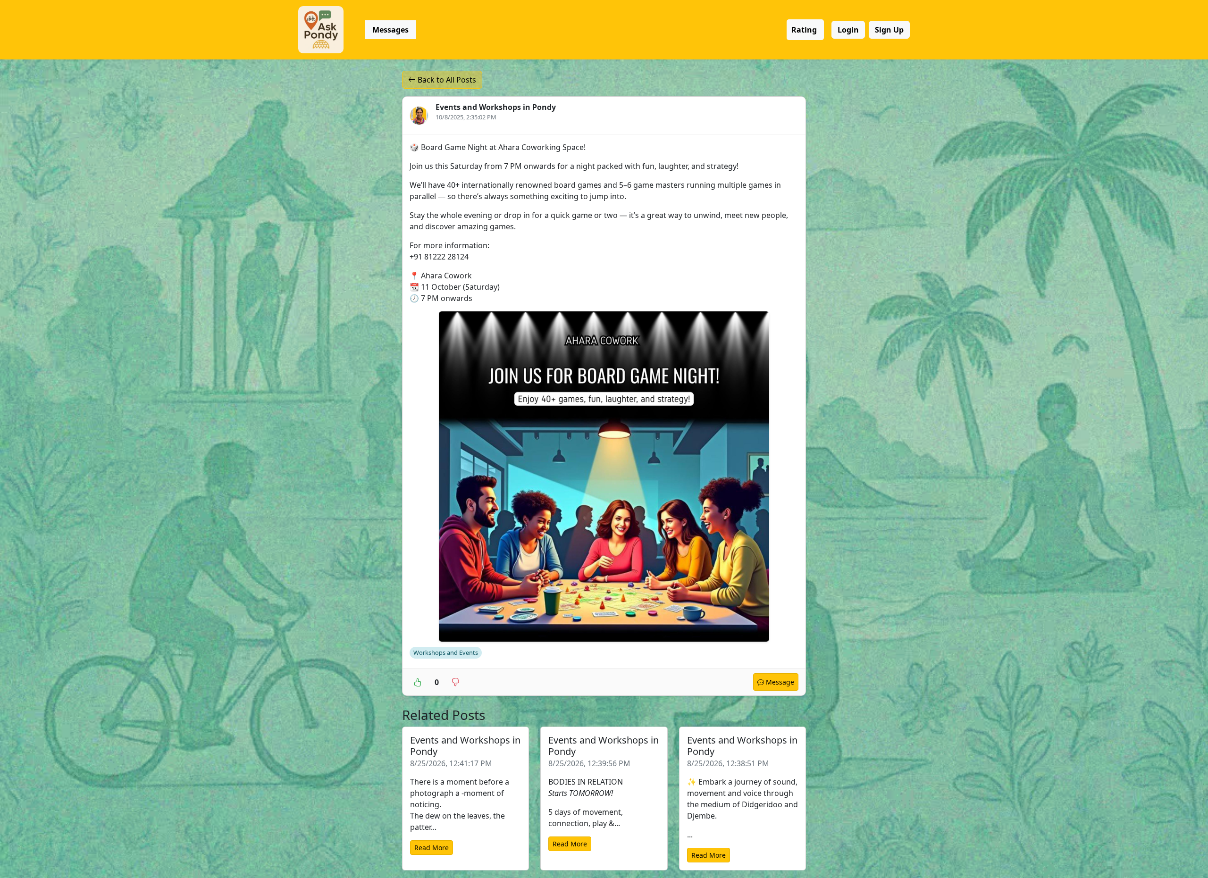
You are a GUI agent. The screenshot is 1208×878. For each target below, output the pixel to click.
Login (848, 30)
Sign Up (889, 30)
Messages (390, 30)
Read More (431, 847)
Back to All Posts (446, 80)
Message (779, 681)
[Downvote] (455, 681)
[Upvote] (418, 681)
